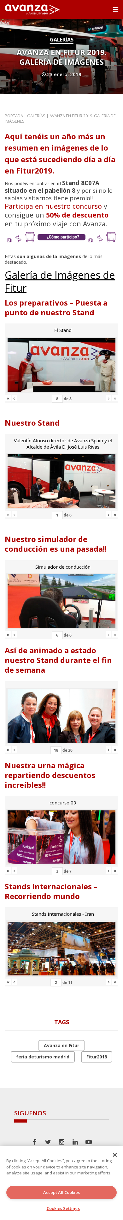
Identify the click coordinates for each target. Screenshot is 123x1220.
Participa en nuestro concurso (53, 206)
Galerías (61, 39)
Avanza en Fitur (61, 1045)
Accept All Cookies (61, 1192)
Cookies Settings (63, 1208)
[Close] (115, 1155)
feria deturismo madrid (42, 1057)
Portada (14, 116)
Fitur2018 (96, 1057)
